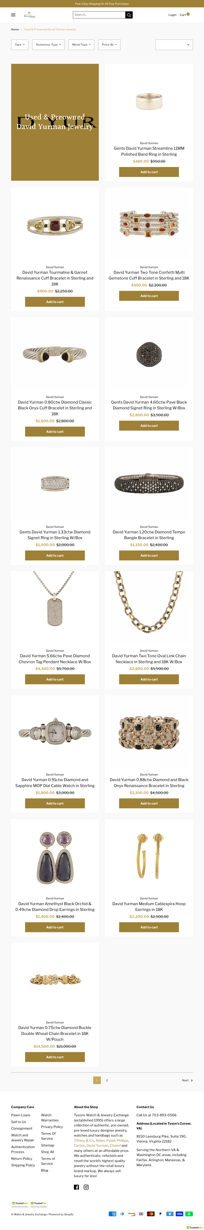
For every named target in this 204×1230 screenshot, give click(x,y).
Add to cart (149, 172)
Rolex (100, 1141)
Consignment (21, 1128)
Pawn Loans (20, 1115)
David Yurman (149, 143)
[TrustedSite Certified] (20, 1204)
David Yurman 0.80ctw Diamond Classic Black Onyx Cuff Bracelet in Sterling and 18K (55, 408)
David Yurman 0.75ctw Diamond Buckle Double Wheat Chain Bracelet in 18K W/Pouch (54, 1033)
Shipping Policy (23, 1165)
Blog (44, 1170)
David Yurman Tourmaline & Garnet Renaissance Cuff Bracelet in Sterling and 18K (55, 278)
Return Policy (21, 1159)
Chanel (115, 1145)
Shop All (47, 1152)
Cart (184, 15)
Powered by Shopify (61, 1214)
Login (173, 15)
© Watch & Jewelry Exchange (29, 1214)
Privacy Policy (52, 1127)
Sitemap (47, 1145)
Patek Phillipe (117, 1141)
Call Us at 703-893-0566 (156, 1115)
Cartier (79, 1145)
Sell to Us (18, 1122)
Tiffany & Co (84, 1141)
